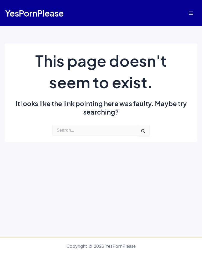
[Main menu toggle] (191, 13)
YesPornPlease (34, 13)
